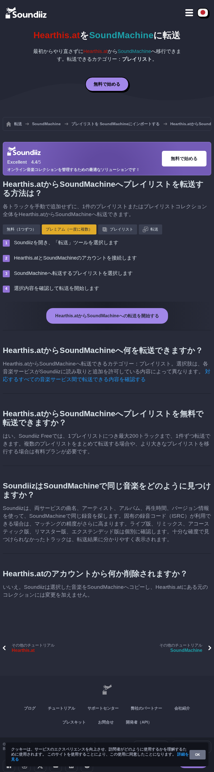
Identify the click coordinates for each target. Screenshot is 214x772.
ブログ (30, 708)
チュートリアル (61, 708)
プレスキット (74, 722)
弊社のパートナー (146, 708)
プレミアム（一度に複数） (69, 229)
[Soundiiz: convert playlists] (107, 689)
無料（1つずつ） (21, 229)
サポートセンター (103, 708)
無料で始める (107, 84)
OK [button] (197, 755)
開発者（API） (139, 722)
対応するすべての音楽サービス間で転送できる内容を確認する (106, 375)
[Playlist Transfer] (26, 12)
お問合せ (106, 722)
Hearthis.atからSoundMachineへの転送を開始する (107, 315)
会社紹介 (182, 708)
